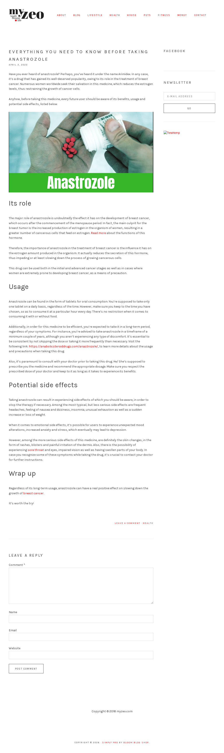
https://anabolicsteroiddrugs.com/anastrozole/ (63, 346)
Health (148, 523)
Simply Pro (110, 742)
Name (13, 612)
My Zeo (26, 15)
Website (14, 648)
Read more (98, 233)
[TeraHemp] (172, 132)
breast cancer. (33, 493)
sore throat (36, 450)
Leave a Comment (127, 523)
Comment (17, 565)
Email (13, 630)
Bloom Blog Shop (136, 742)
